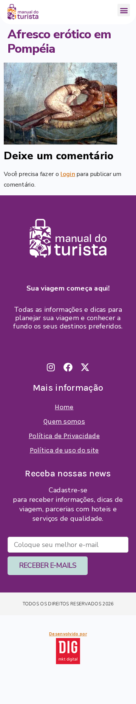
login (67, 174)
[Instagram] (51, 367)
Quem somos (64, 421)
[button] (123, 10)
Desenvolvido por (68, 633)
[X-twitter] (85, 367)
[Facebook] (68, 367)
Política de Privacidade (64, 436)
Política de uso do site (64, 450)
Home (64, 407)
